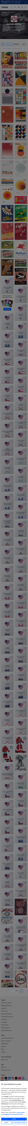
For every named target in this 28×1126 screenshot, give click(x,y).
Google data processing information (13, 1114)
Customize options (19, 1122)
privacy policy (21, 1112)
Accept (14, 1119)
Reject (6, 1122)
